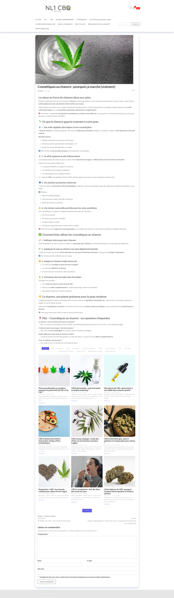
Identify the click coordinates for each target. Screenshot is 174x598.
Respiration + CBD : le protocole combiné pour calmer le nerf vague (53, 490)
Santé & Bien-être (42, 28)
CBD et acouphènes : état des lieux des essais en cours (85, 490)
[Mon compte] (131, 8)
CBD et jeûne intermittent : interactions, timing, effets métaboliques (50, 441)
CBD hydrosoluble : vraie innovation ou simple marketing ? (86, 389)
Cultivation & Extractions (100, 19)
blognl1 (48, 91)
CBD (51, 19)
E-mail (89, 561)
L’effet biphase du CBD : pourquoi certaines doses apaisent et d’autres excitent (119, 491)
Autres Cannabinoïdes (65, 19)
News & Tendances (65, 24)
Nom (40, 561)
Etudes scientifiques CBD (45, 24)
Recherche (136, 24)
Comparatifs (81, 19)
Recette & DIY (80, 24)
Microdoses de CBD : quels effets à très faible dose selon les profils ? (118, 389)
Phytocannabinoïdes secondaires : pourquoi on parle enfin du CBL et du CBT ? (53, 390)
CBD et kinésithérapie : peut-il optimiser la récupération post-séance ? (119, 441)
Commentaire (43, 534)
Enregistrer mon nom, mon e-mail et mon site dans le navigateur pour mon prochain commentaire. (75, 577)
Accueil (38, 19)
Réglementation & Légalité (99, 24)
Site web (41, 569)
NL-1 (45, 19)
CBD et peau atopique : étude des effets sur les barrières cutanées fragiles (85, 441)
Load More (87, 510)
